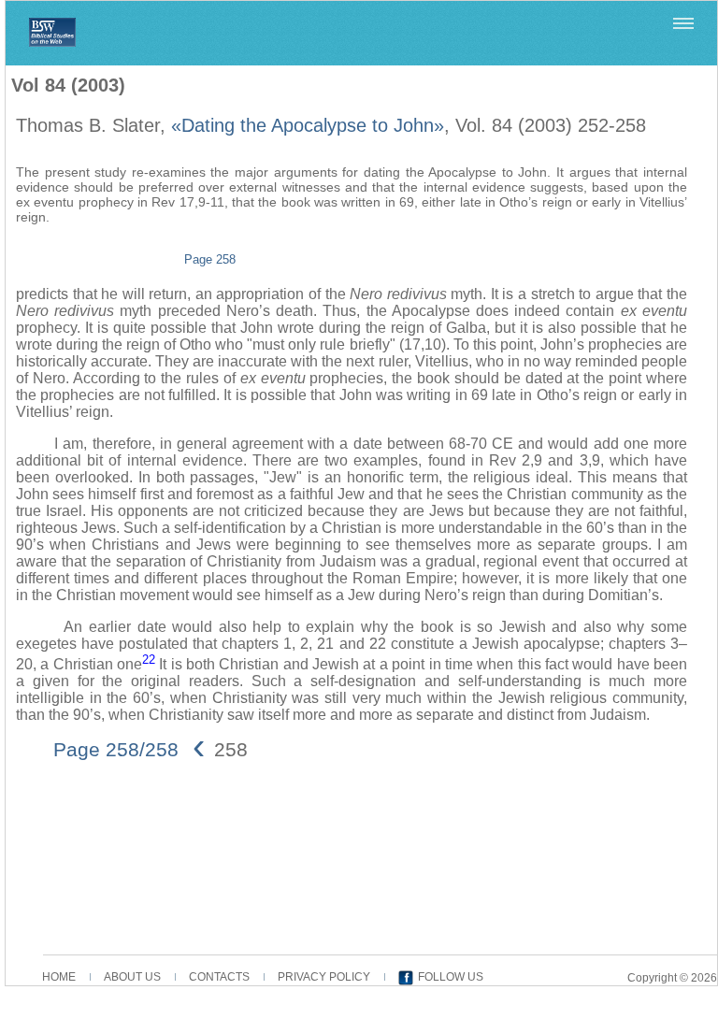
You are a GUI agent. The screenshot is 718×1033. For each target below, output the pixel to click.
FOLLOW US (450, 976)
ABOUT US (132, 976)
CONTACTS (219, 976)
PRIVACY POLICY (324, 976)
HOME (59, 976)
